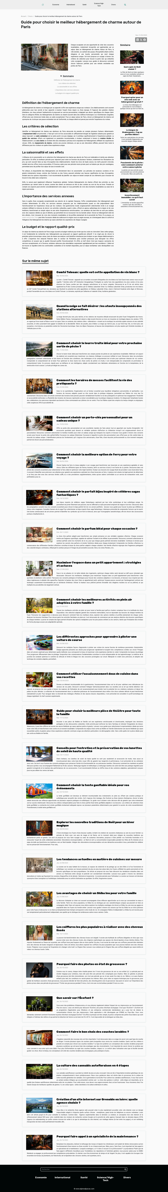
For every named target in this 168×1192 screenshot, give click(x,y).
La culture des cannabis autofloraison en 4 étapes (92, 1065)
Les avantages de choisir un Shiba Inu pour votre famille (96, 893)
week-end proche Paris (30, 217)
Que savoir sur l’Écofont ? (75, 997)
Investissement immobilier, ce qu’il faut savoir (132, 197)
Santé (84, 5)
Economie (55, 5)
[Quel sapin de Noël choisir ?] (132, 57)
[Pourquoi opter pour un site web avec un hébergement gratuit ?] (132, 87)
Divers (113, 5)
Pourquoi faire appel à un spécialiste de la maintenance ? (97, 1136)
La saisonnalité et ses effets (67, 87)
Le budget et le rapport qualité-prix (67, 93)
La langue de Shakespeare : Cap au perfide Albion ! (132, 132)
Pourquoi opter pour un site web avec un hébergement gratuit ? (132, 99)
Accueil (23, 16)
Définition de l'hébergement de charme (67, 80)
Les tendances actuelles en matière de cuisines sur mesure (99, 859)
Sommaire (68, 76)
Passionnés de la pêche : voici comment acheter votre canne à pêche (132, 164)
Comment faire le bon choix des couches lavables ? (92, 1031)
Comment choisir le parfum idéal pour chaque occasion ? (96, 528)
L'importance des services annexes (67, 90)
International (70, 5)
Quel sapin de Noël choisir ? (132, 68)
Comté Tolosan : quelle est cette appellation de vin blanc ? (98, 272)
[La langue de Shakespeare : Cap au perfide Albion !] (132, 120)
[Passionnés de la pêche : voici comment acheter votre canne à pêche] (132, 153)
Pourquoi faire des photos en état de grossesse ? (91, 964)
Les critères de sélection (67, 83)
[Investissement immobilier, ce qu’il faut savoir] (132, 185)
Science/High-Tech (99, 5)
